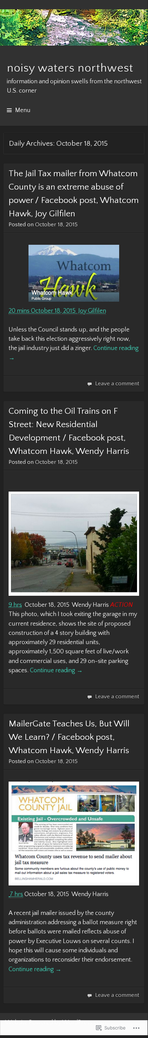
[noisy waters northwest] (74, 27)
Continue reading (56, 670)
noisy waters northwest (70, 68)
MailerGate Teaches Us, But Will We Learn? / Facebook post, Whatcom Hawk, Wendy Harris (69, 737)
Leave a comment (117, 384)
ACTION (121, 605)
